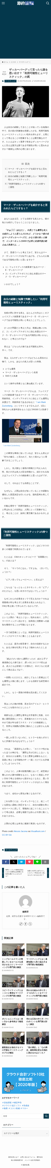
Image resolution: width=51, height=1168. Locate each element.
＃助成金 (25, 1106)
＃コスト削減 (14, 1108)
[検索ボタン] (47, 3)
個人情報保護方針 (17, 1160)
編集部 (25, 912)
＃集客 (5, 1108)
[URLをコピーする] (45, 862)
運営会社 (40, 1157)
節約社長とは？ (13, 1157)
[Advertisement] (25, 33)
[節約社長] (25, 3)
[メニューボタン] (3, 3)
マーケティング (10, 81)
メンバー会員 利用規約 (32, 1160)
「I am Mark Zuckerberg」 (11, 446)
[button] (5, 862)
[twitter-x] (30, 924)
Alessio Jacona (20, 831)
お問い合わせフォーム (27, 1157)
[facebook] (25, 924)
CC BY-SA (7, 835)
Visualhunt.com (38, 831)
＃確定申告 (17, 1103)
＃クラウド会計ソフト (11, 1106)
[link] (21, 924)
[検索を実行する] (46, 1116)
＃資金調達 (7, 1103)
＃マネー (24, 1108)
